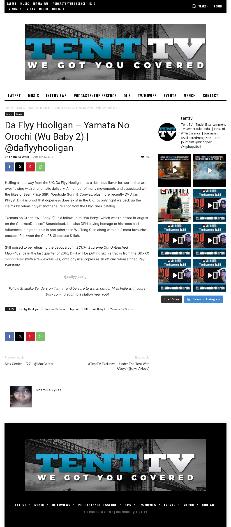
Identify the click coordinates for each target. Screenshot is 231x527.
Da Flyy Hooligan (29, 309)
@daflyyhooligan (77, 277)
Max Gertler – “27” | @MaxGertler (29, 364)
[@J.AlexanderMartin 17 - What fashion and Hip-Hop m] (209, 205)
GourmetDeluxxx (54, 309)
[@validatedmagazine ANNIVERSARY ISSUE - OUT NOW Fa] (174, 205)
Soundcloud (14, 259)
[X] (19, 166)
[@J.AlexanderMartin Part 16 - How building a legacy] (174, 240)
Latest (21, 108)
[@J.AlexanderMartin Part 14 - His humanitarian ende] (174, 275)
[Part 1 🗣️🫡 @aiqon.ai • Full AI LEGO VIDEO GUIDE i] (174, 170)
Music (19, 114)
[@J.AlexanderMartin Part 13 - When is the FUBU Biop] (209, 275)
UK (86, 309)
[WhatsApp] (40, 166)
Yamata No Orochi (121, 309)
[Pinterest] (30, 166)
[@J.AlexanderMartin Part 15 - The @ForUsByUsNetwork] (209, 240)
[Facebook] (9, 166)
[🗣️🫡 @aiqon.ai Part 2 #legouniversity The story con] (209, 170)
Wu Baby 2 (99, 309)
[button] (200, 6)
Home (9, 108)
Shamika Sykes (19, 156)
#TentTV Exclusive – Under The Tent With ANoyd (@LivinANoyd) (118, 366)
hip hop (74, 309)
